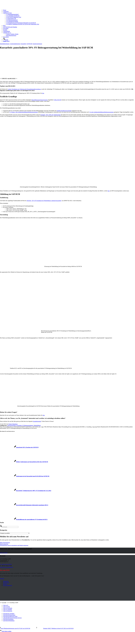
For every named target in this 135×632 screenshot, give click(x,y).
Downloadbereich (7, 585)
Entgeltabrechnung (4, 43)
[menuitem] (69, 10)
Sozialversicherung (37, 43)
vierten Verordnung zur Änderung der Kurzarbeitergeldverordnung (24, 89)
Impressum (6, 581)
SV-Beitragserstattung (27, 425)
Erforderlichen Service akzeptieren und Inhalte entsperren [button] (14, 545)
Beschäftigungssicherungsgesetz (40, 100)
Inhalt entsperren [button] (4, 544)
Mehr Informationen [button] (5, 542)
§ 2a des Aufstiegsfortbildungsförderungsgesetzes (101, 112)
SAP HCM (29, 43)
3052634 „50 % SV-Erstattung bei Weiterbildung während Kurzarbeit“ (44, 200)
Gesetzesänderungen (15, 43)
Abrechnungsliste (11, 425)
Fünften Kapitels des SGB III (64, 110)
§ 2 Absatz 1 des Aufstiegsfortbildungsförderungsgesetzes (23, 112)
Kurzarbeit (23, 43)
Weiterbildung (37, 425)
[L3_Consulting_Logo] (11, 7)
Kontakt (5, 584)
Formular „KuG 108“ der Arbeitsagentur (51, 114)
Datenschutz (6, 582)
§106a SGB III (57, 100)
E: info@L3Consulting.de (6, 567)
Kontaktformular (37, 421)
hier (43, 93)
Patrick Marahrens (13, 424)
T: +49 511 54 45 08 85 (6, 564)
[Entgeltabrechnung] (33, 75)
